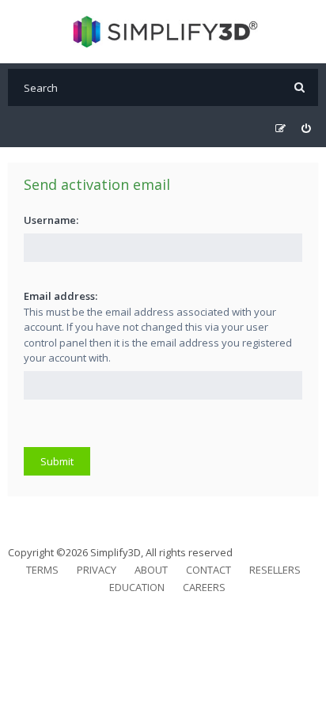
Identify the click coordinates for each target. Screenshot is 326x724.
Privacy (96, 570)
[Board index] (163, 31)
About (151, 570)
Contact (208, 570)
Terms (42, 570)
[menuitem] (306, 128)
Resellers (275, 570)
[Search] (299, 87)
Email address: (60, 296)
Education (137, 587)
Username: (51, 220)
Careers (204, 587)
